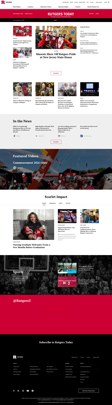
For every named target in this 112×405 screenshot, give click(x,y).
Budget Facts (82, 374)
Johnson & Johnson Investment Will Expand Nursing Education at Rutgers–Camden (21, 65)
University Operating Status (85, 366)
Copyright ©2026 (42, 402)
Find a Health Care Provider (52, 369)
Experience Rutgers (63, 7)
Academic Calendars (69, 366)
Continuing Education (17, 371)
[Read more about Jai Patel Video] (22, 178)
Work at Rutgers (50, 366)
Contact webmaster (70, 402)
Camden (76, 2)
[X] (18, 391)
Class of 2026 (83, 225)
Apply (88, 2)
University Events (50, 371)
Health (81, 48)
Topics (55, 20)
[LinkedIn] (32, 391)
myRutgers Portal (68, 374)
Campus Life (15, 98)
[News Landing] (61, 15)
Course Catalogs (68, 369)
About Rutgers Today (18, 13)
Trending (56, 51)
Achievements (61, 98)
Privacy (81, 382)
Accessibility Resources (85, 371)
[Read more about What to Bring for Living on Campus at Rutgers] (22, 89)
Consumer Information (84, 377)
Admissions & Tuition (45, 7)
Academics (30, 7)
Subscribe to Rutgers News (88, 390)
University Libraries (69, 371)
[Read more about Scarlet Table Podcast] (67, 178)
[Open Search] (108, 2)
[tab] (44, 202)
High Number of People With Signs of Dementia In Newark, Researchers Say (44, 128)
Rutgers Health (82, 2)
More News (56, 73)
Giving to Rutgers (16, 374)
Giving (105, 2)
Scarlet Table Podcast (85, 178)
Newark (71, 2)
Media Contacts (28, 13)
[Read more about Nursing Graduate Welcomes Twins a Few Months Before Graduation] (33, 225)
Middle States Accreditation (70, 376)
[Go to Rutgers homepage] (6, 2)
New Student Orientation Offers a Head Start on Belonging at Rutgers (89, 34)
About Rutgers (17, 7)
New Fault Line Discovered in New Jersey (88, 127)
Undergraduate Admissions (35, 369)
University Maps (33, 371)
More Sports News (20, 278)
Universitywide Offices (34, 374)
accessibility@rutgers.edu (46, 399)
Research (78, 7)
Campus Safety (16, 366)
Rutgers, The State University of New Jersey (52, 402)
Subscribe (91, 13)
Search (97, 13)
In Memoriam (38, 98)
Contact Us (15, 369)
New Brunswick (66, 2)
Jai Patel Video (38, 178)
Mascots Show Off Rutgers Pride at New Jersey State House (56, 56)
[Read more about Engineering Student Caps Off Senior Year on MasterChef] (67, 216)
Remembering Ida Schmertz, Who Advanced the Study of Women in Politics (44, 102)
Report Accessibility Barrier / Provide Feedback (64, 399)
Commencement (16, 241)
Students (82, 31)
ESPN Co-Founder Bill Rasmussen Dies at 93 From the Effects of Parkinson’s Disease (22, 129)
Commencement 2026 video (30, 162)
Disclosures (82, 379)
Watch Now (20, 167)
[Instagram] (23, 391)
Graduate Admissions (34, 366)
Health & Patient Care (93, 7)
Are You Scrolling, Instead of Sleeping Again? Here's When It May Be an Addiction (67, 129)
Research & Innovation (84, 40)
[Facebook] (13, 391)
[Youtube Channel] (28, 390)
